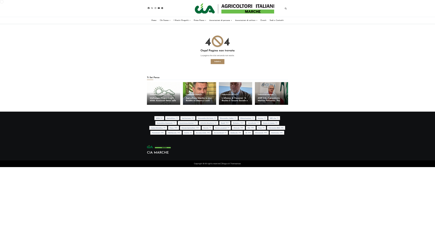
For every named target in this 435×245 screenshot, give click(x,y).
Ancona (262, 118)
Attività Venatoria (208, 123)
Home (153, 20)
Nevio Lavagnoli (222, 128)
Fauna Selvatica (158, 128)
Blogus (225, 164)
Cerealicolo (253, 123)
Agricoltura (172, 118)
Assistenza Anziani (187, 123)
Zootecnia (277, 133)
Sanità (188, 133)
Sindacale (235, 133)
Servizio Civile (203, 133)
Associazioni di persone (220, 20)
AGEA (159, 118)
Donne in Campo (270, 123)
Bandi (225, 123)
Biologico (238, 123)
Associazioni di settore (245, 20)
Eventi (263, 20)
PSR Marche (174, 133)
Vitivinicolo (261, 133)
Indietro (217, 61)
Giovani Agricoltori (190, 128)
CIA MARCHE (158, 152)
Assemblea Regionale (166, 123)
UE (248, 133)
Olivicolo (238, 128)
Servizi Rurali (220, 133)
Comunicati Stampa (158, 94)
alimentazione (247, 118)
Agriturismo (188, 118)
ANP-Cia (274, 118)
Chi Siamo (164, 20)
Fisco (174, 128)
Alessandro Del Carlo (207, 118)
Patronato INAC (276, 128)
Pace (261, 128)
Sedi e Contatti (277, 20)
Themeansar (235, 164)
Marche (207, 128)
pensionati (158, 133)
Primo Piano (199, 20)
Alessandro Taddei (228, 118)
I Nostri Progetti (181, 20)
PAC (250, 128)
